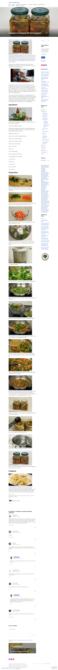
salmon (43, 198)
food (21, 495)
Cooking (42, 111)
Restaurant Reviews (41, 4)
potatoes (43, 193)
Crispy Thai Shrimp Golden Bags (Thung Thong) (44, 78)
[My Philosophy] (37, 663)
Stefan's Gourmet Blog (14, 2)
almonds (43, 165)
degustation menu (45, 174)
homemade (47, 182)
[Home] (34, 663)
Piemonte (46, 191)
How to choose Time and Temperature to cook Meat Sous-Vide (44, 244)
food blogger (44, 177)
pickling (13, 496)
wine (47, 210)
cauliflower (44, 170)
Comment (32, 635)
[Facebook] (46, 65)
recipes (43, 194)
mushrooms (44, 187)
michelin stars (44, 186)
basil (45, 167)
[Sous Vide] (40, 663)
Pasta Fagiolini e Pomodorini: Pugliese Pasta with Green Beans (45, 84)
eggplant (46, 175)
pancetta (43, 189)
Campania (43, 169)
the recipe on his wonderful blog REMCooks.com (19, 60)
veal (46, 208)
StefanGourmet (16, 557)
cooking (18, 495)
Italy (47, 183)
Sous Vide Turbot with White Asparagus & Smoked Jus (45, 100)
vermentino (44, 210)
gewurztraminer (44, 181)
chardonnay (44, 171)
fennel (43, 176)
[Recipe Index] (38, 663)
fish (45, 176)
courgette (47, 173)
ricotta (48, 196)
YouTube (13, 5)
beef (48, 167)
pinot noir (43, 192)
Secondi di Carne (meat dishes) (46, 122)
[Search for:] (45, 40)
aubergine (43, 166)
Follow (43, 57)
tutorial (43, 208)
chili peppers (14, 495)
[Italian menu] (41, 663)
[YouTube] (42, 65)
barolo (43, 167)
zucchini (45, 212)
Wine (9, 5)
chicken (43, 172)
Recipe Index (24, 4)
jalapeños (24, 495)
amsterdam (47, 165)
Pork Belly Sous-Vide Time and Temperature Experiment (45, 232)
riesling (43, 197)
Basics (43, 133)
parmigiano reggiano (45, 190)
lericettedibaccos (15, 531)
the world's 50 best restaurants (45, 204)
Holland (43, 182)
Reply (35, 527)
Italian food (44, 183)
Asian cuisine (44, 131)
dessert (43, 175)
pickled (10, 496)
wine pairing (44, 211)
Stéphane (29, 100)
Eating (42, 145)
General (42, 148)
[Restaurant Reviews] (43, 663)
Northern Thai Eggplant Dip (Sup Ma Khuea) (44, 96)
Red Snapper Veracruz (22, 55)
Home (10, 4)
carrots (10, 495)
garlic (43, 180)
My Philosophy (18, 4)
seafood (46, 198)
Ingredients (43, 150)
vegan (43, 209)
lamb (42, 184)
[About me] (35, 663)
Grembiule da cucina (15, 570)
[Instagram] (44, 65)
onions (32, 495)
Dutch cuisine (44, 139)
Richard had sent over (22, 56)
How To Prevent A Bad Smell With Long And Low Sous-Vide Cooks (45, 224)
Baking (42, 109)
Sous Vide (30, 4)
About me (13, 4)
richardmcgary (14, 515)
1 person (13, 525)
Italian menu (35, 4)
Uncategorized (43, 152)
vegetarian (46, 209)
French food (44, 178)
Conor (24, 100)
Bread (43, 134)
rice (45, 196)
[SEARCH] (48, 3)
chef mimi (14, 543)
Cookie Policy (18, 668)
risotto (46, 197)
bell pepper (44, 168)
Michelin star (44, 185)
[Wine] (44, 663)
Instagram (17, 5)
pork (47, 192)
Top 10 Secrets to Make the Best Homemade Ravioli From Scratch (45, 248)
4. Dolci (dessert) (45, 128)
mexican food (28, 495)
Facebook (21, 5)
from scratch (46, 179)
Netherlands (44, 188)
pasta (43, 191)
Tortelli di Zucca (13, 487)
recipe (16, 496)
